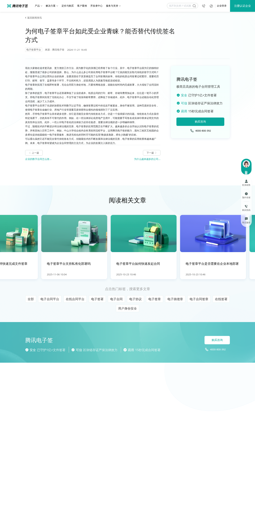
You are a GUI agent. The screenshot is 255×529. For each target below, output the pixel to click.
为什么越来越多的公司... (147, 159)
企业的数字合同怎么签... (38, 159)
